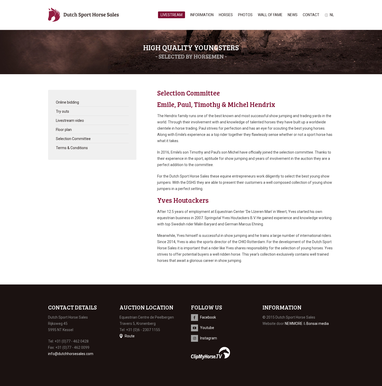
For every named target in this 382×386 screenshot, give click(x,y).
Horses (226, 15)
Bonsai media (317, 323)
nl (332, 15)
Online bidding (67, 102)
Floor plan (64, 130)
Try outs (62, 111)
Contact (311, 15)
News (293, 15)
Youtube (207, 328)
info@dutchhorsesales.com (70, 354)
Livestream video (70, 120)
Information (202, 15)
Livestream (171, 15)
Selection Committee (73, 139)
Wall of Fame (270, 15)
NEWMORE (293, 323)
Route (130, 336)
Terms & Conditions (72, 148)
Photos (245, 15)
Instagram (208, 338)
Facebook (208, 317)
